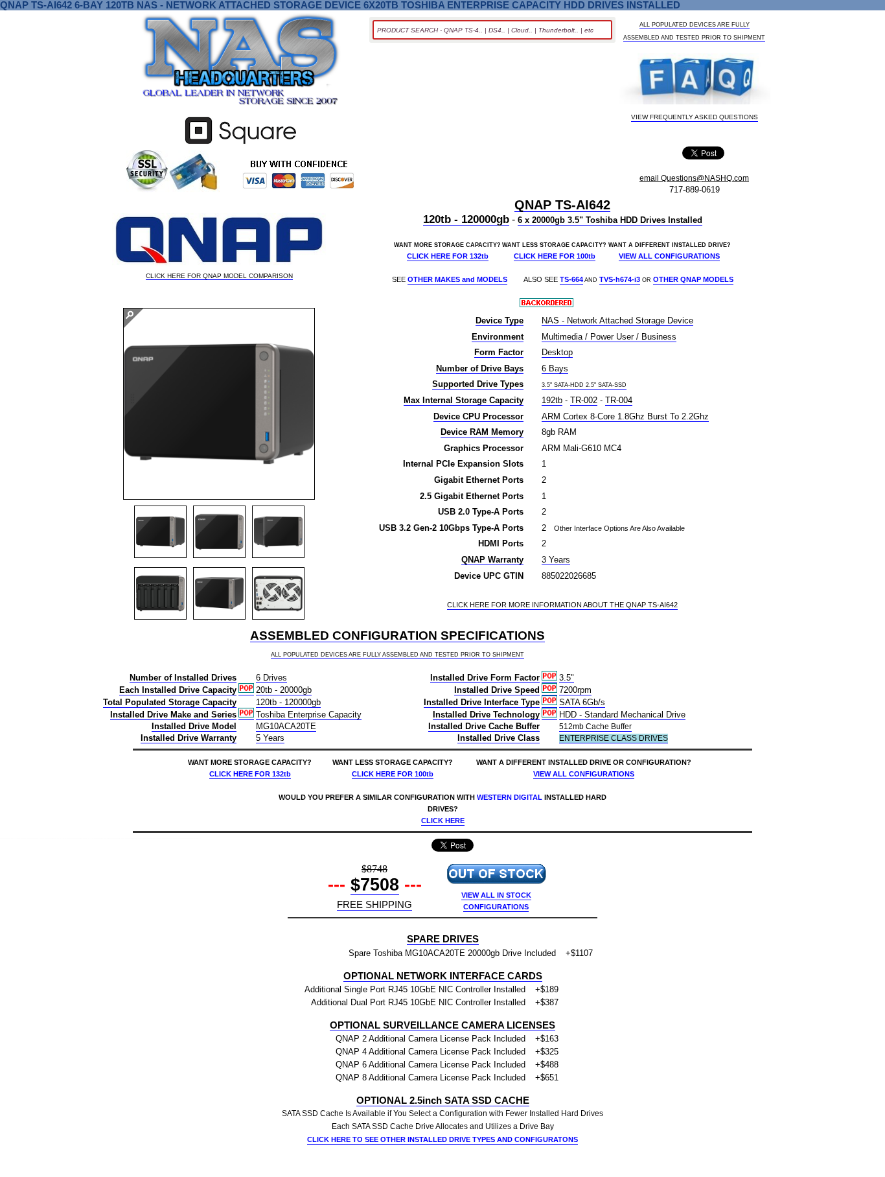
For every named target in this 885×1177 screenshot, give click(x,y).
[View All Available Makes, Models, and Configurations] (241, 63)
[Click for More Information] (240, 144)
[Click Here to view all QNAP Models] (219, 241)
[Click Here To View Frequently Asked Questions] (694, 80)
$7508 (375, 884)
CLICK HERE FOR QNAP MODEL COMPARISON (219, 276)
